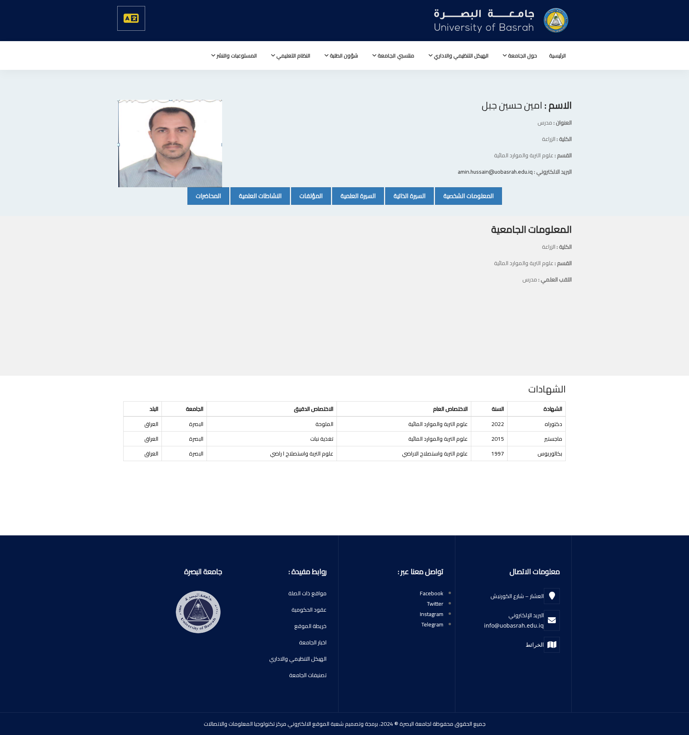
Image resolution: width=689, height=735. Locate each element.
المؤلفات (307, 196)
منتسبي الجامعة (395, 55)
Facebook (431, 593)
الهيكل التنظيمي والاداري (460, 55)
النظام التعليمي (292, 55)
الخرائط (535, 644)
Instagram (431, 614)
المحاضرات (204, 196)
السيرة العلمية (354, 196)
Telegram (432, 624)
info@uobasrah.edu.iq (514, 625)
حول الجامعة (522, 55)
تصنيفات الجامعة (308, 675)
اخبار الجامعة (313, 642)
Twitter (435, 603)
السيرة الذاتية (405, 196)
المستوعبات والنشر (236, 55)
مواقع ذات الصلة (307, 593)
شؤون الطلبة (343, 55)
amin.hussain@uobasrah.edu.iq (495, 171)
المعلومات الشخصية (464, 196)
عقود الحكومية (309, 609)
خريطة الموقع (310, 626)
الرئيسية (557, 55)
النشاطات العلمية (256, 196)
